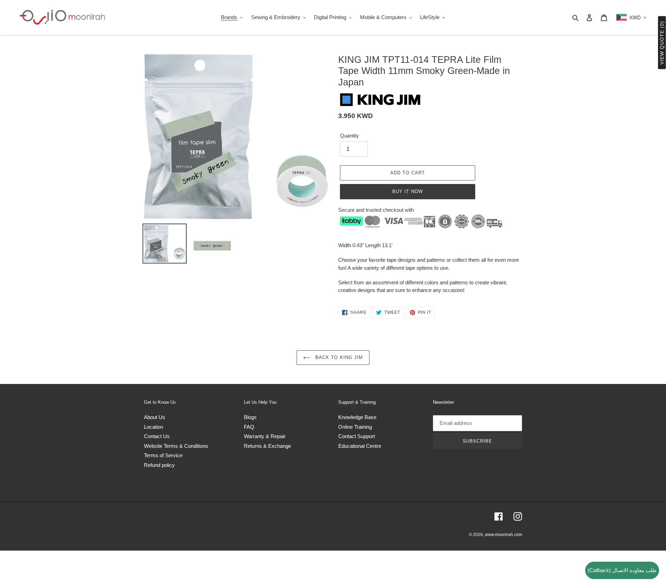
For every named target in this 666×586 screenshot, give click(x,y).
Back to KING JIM (338, 357)
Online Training (355, 427)
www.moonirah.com (503, 534)
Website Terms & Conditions (176, 446)
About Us (154, 417)
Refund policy (159, 465)
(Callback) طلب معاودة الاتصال (622, 570)
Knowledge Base (357, 417)
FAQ (249, 427)
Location (153, 427)
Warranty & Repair (264, 436)
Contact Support (356, 436)
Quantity (349, 136)
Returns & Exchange (267, 446)
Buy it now (407, 191)
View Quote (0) (662, 43)
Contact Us (157, 436)
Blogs (250, 417)
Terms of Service (163, 455)
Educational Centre (359, 446)
